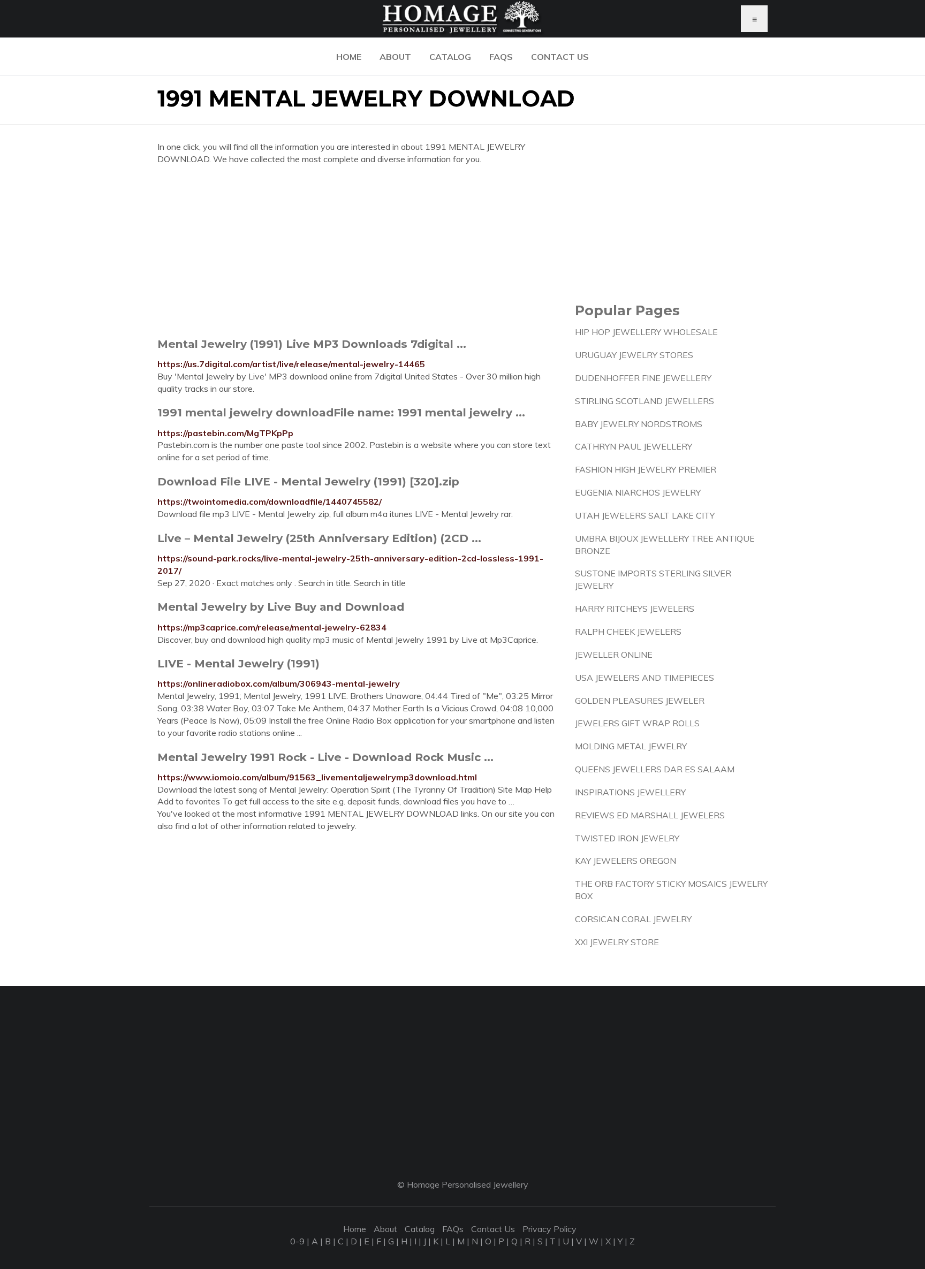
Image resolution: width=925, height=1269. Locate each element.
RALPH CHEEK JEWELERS (628, 631)
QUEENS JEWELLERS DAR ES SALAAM (654, 769)
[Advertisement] (358, 251)
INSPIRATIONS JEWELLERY (630, 792)
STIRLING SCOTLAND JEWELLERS (644, 401)
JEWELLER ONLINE (614, 654)
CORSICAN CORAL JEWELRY (633, 919)
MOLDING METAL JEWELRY (631, 746)
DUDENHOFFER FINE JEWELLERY (643, 378)
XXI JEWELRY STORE (617, 942)
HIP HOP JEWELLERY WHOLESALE (646, 331)
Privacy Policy (549, 1229)
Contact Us (560, 56)
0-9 (297, 1241)
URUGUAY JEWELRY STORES (634, 354)
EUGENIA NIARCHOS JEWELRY (638, 492)
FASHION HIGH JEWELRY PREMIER (645, 469)
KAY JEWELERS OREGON (625, 860)
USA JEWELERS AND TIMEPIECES (644, 677)
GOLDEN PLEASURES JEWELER (639, 700)
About (395, 56)
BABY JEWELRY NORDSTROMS (638, 424)
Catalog (450, 56)
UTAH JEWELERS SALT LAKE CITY (645, 515)
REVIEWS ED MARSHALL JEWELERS (650, 815)
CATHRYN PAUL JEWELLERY (633, 446)
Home (348, 56)
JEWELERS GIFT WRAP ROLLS (637, 723)
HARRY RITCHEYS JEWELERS (634, 608)
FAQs (501, 56)
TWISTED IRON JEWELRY (627, 838)
